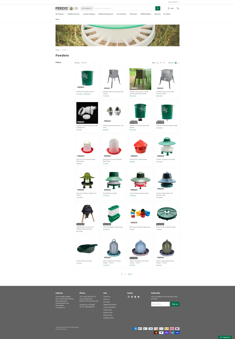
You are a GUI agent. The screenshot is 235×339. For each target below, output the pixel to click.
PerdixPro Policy (108, 318)
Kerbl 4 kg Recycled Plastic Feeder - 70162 (112, 262)
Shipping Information (109, 305)
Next (130, 274)
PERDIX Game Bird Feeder (85, 92)
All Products (60, 14)
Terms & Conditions (109, 307)
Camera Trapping (89, 14)
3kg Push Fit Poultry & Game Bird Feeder (85, 160)
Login (172, 8)
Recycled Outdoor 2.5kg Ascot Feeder (86, 194)
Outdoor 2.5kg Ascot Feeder (165, 159)
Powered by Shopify (61, 329)
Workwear (133, 14)
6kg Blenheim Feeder (110, 193)
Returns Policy (107, 313)
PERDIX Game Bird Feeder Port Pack (113, 127)
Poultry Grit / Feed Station (138, 159)
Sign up (175, 304)
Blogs (57, 19)
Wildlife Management (105, 14)
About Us (157, 14)
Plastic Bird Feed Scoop (84, 261)
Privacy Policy (107, 315)
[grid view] (175, 63)
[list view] (178, 63)
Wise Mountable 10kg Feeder (113, 227)
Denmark (173, 2)
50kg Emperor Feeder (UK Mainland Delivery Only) (84, 228)
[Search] (157, 8)
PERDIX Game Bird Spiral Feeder (167, 126)
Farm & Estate (121, 14)
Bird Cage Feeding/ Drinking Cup (140, 227)
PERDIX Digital (146, 14)
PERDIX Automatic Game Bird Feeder (139, 127)
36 (161, 63)
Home (57, 50)
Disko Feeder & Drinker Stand (165, 227)
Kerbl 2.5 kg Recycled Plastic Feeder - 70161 (139, 262)
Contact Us (106, 297)
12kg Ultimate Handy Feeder (139, 193)
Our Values (167, 14)
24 (158, 63)
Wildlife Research (73, 14)
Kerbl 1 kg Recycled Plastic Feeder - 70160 (165, 262)
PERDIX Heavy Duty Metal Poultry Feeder (165, 93)
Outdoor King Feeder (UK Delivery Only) (164, 194)
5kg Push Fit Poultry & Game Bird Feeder (112, 160)
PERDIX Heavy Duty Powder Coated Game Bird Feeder (139, 93)
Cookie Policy (107, 310)
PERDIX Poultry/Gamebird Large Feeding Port (87, 127)
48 (163, 63)
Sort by (77, 63)
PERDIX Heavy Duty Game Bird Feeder (113, 93)
